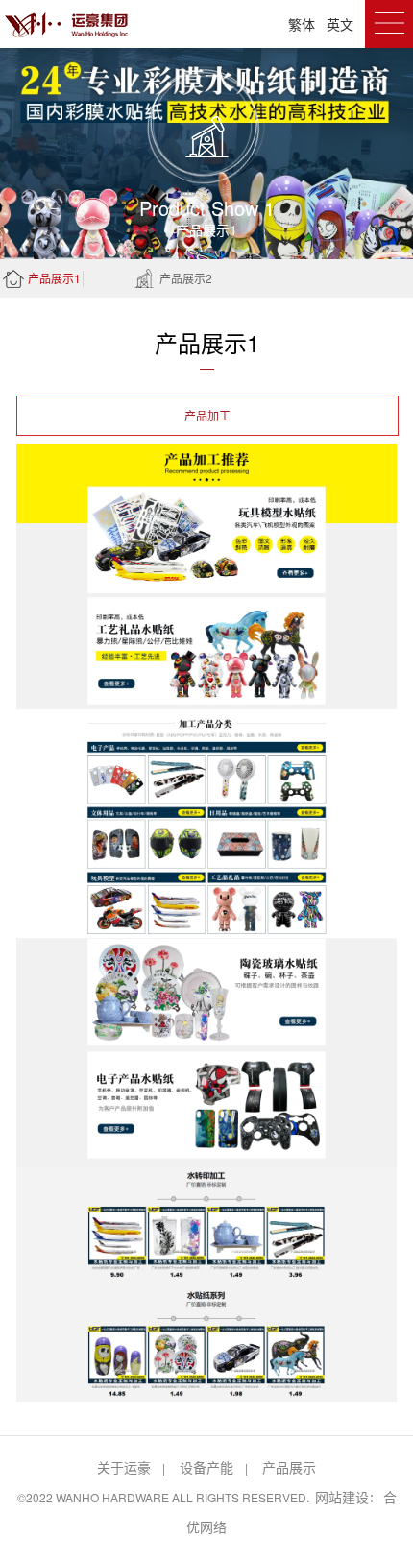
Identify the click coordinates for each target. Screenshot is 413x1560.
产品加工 (207, 415)
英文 (340, 24)
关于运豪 (124, 1466)
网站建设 (342, 1496)
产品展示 (289, 1466)
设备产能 (206, 1466)
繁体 (301, 24)
